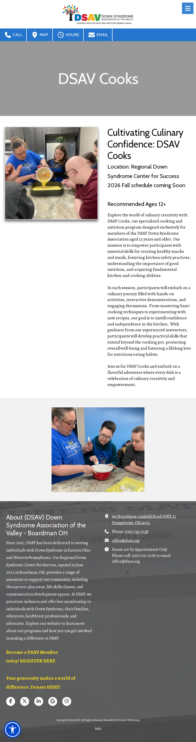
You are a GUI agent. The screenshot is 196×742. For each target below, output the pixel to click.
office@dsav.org (126, 540)
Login (98, 728)
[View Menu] (187, 8)
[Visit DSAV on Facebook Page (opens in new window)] (10, 701)
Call (17, 34)
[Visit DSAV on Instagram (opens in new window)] (66, 701)
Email (101, 34)
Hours (72, 34)
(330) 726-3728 (136, 532)
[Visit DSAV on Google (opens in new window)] (52, 701)
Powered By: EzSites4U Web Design (122, 720)
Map (43, 34)
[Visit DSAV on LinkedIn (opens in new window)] (38, 701)
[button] (12, 729)
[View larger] (51, 173)
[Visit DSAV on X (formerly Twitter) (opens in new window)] (24, 701)
